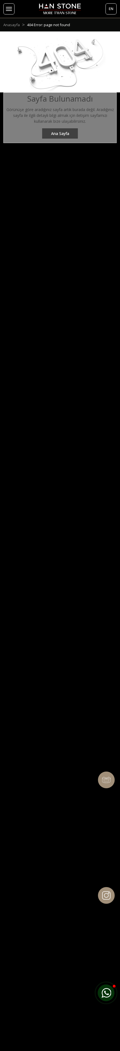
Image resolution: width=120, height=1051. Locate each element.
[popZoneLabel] (106, 992)
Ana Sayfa (60, 133)
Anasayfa (11, 24)
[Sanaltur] (106, 780)
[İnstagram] (106, 895)
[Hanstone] (60, 9)
